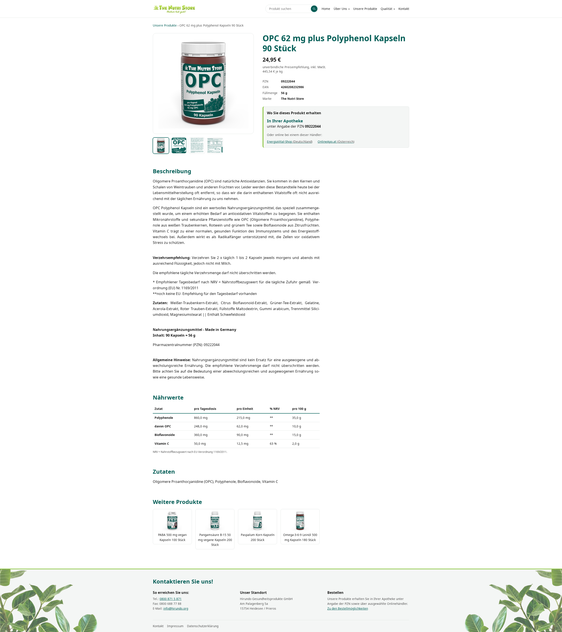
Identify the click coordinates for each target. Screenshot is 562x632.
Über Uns (340, 9)
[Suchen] (314, 8)
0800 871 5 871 (171, 599)
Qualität (386, 9)
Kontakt (403, 9)
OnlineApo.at (335, 141)
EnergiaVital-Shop (289, 141)
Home (326, 9)
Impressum (175, 626)
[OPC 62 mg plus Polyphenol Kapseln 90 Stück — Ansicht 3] (197, 145)
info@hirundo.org (175, 608)
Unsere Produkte (365, 9)
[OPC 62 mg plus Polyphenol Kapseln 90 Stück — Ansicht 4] (215, 145)
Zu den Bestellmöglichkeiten (347, 608)
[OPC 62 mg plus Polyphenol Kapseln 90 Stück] (161, 145)
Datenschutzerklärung (202, 626)
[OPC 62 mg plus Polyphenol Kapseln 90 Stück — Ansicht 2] (179, 145)
